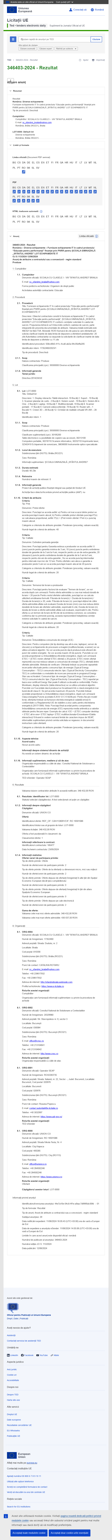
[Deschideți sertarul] (10, 80)
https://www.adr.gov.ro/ (51, 1116)
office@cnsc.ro (36, 1041)
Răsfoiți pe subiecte (65, 49)
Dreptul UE (12, 1414)
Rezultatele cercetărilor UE (19, 1425)
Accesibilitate (13, 1380)
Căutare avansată (27, 49)
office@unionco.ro (38, 1164)
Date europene (14, 1420)
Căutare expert (45, 49)
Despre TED (12, 1394)
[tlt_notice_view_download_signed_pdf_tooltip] (23, 172)
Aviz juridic (12, 1369)
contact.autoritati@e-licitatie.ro (43, 1108)
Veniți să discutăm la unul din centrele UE (26, 1492)
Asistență (11, 1335)
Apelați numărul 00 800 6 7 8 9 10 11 (24, 1476)
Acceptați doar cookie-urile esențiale (69, 1533)
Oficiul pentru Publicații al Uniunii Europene (29, 1315)
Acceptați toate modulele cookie (29, 1533)
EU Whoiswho (13, 1430)
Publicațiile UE (13, 1436)
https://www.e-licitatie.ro (52, 986)
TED (9, 60)
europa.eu (32, 1463)
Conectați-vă (79, 9)
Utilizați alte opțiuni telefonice (20, 1481)
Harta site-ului (13, 1400)
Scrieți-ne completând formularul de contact (27, 1487)
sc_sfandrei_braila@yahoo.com (37, 122)
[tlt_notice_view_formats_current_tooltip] (96, 236)
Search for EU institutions (18, 1506)
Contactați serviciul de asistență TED (24, 1341)
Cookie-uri (11, 1375)
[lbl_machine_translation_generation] (41, 211)
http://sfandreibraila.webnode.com (56, 982)
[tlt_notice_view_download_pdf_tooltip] (14, 191)
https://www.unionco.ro (51, 1176)
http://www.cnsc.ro (49, 1053)
